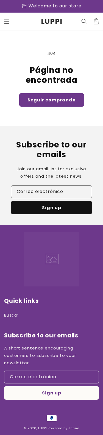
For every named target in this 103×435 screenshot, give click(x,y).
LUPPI (42, 428)
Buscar (11, 315)
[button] (7, 21)
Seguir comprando (51, 100)
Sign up (51, 207)
